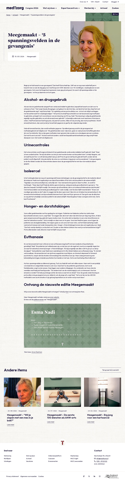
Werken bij (89, 8)
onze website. (54, 297)
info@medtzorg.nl (102, 458)
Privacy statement (12, 476)
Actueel (103, 8)
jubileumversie (39, 299)
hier (67, 292)
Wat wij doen (49, 8)
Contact (105, 2)
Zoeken (115, 8)
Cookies (41, 476)
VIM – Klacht (95, 2)
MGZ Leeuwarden (76, 461)
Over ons (83, 2)
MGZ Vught (74, 458)
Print (116, 14)
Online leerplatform (54, 456)
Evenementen (53, 461)
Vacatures (29, 461)
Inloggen (114, 2)
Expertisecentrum (69, 8)
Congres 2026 (31, 8)
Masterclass (74, 456)
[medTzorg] (15, 8)
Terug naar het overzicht (110, 370)
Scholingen (7, 461)
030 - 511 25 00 (101, 461)
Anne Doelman (37, 352)
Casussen (51, 458)
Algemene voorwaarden (28, 476)
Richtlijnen (7, 458)
